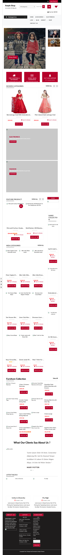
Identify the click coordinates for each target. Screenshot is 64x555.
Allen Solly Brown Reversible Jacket (38, 275)
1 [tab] (22, 67)
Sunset (43, 20)
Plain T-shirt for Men (38, 360)
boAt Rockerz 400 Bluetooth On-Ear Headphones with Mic (34, 228)
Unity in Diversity (46, 498)
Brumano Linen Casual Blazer (38, 317)
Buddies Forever (22, 535)
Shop (50, 20)
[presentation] (54, 86)
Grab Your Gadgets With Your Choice (19, 138)
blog (37, 20)
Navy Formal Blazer (11, 360)
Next (43, 48)
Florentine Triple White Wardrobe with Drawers (50, 386)
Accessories (39, 17)
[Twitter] (1, 281)
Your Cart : (51, 12)
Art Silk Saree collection (53, 337)
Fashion (12, 169)
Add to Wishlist (26, 120)
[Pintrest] (1, 284)
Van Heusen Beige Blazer (11, 317)
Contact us (34, 23)
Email (34, 538)
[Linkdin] (1, 287)
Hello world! (22, 519)
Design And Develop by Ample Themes (35, 551)
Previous (5, 48)
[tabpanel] (25, 48)
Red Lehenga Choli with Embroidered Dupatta (19, 115)
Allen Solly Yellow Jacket (25, 275)
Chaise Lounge (48, 413)
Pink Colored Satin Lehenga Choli (45, 115)
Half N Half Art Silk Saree (53, 249)
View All (49, 86)
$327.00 (55, 12)
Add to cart (18, 124)
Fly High (19, 498)
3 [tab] (27, 67)
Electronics (50, 17)
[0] (56, 7)
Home (31, 17)
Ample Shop (10, 6)
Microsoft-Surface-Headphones (15, 228)
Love (31, 20)
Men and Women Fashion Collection (19, 170)
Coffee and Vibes (23, 529)
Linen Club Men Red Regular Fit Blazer (25, 317)
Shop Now (13, 57)
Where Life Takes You (24, 540)
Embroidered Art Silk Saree (53, 293)
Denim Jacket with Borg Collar (25, 360)
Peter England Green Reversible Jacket (11, 275)
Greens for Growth (23, 524)
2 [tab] (24, 67)
